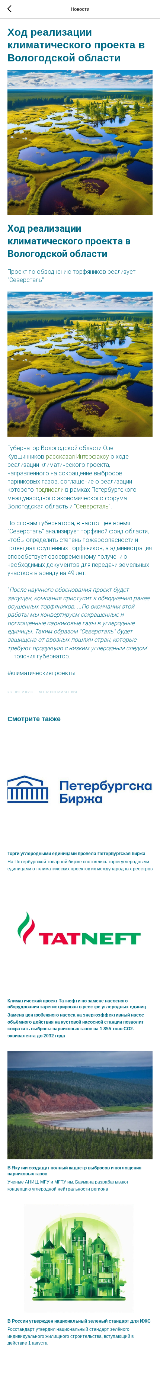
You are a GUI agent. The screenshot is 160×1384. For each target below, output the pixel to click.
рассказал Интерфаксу (77, 456)
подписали (49, 489)
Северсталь (92, 506)
